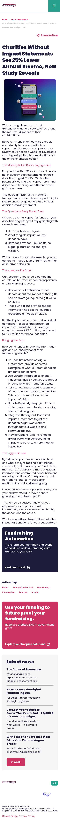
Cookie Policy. (10, 816)
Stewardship (8, 592)
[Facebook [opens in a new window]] (46, 789)
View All (16, 762)
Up (54, 783)
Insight (35, 592)
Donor (5, 587)
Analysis (23, 592)
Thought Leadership (23, 587)
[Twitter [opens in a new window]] (56, 789)
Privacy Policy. (26, 816)
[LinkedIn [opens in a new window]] (53, 789)
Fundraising (43, 587)
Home (4, 19)
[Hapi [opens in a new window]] (47, 796)
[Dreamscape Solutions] (9, 6)
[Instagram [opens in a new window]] (49, 789)
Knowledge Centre (19, 19)
